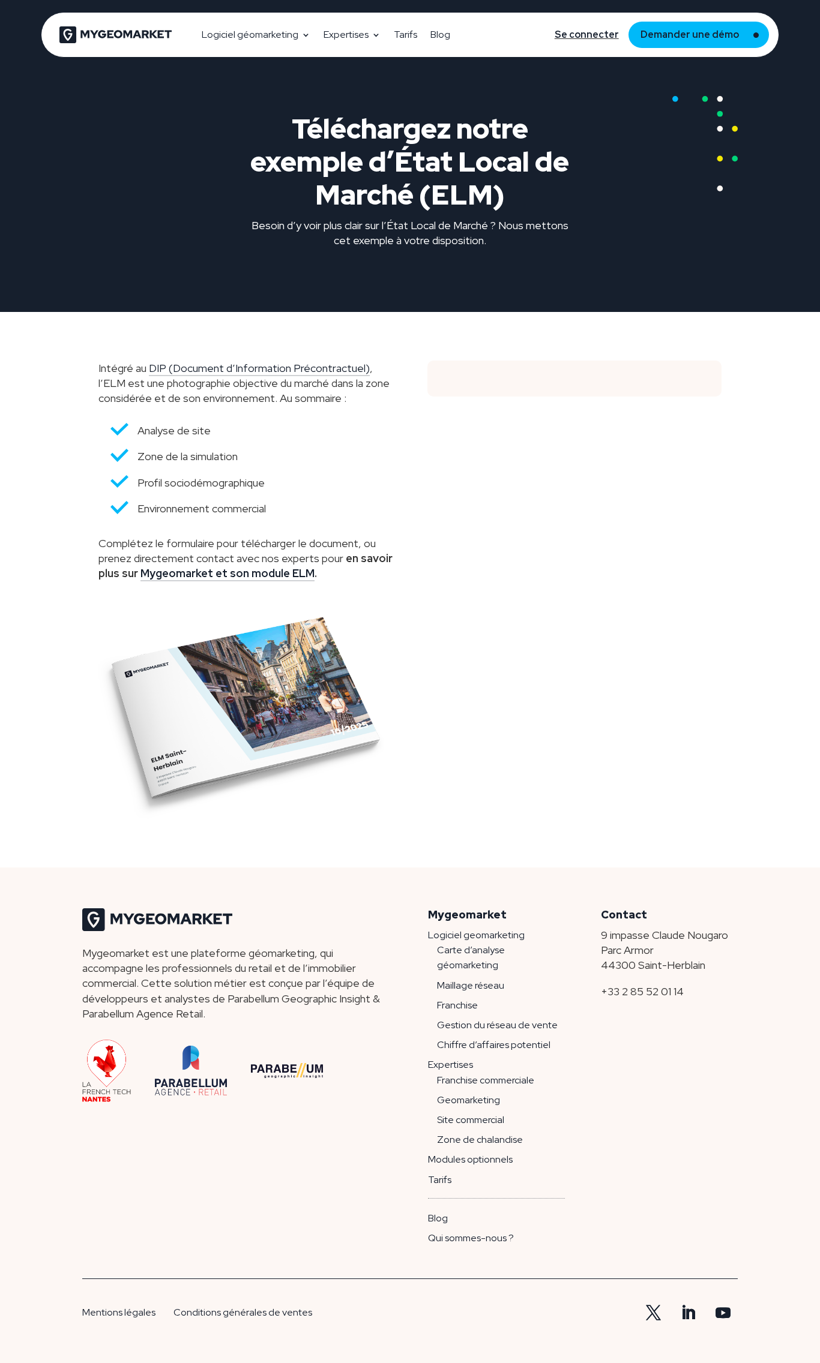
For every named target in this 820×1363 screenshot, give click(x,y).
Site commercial (470, 1119)
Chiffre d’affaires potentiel (493, 1044)
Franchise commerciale (485, 1080)
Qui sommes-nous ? (471, 1238)
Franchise (457, 1005)
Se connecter (587, 34)
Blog (440, 34)
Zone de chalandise (480, 1139)
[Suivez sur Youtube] (723, 1313)
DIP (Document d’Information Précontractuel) (259, 368)
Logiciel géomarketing (250, 34)
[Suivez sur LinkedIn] (688, 1313)
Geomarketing (468, 1100)
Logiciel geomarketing (476, 935)
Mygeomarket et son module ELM (227, 573)
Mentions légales (118, 1312)
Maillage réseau (470, 985)
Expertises (346, 34)
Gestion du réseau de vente (497, 1025)
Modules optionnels (470, 1159)
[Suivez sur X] (653, 1313)
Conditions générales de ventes (242, 1312)
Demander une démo (690, 34)
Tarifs (405, 34)
